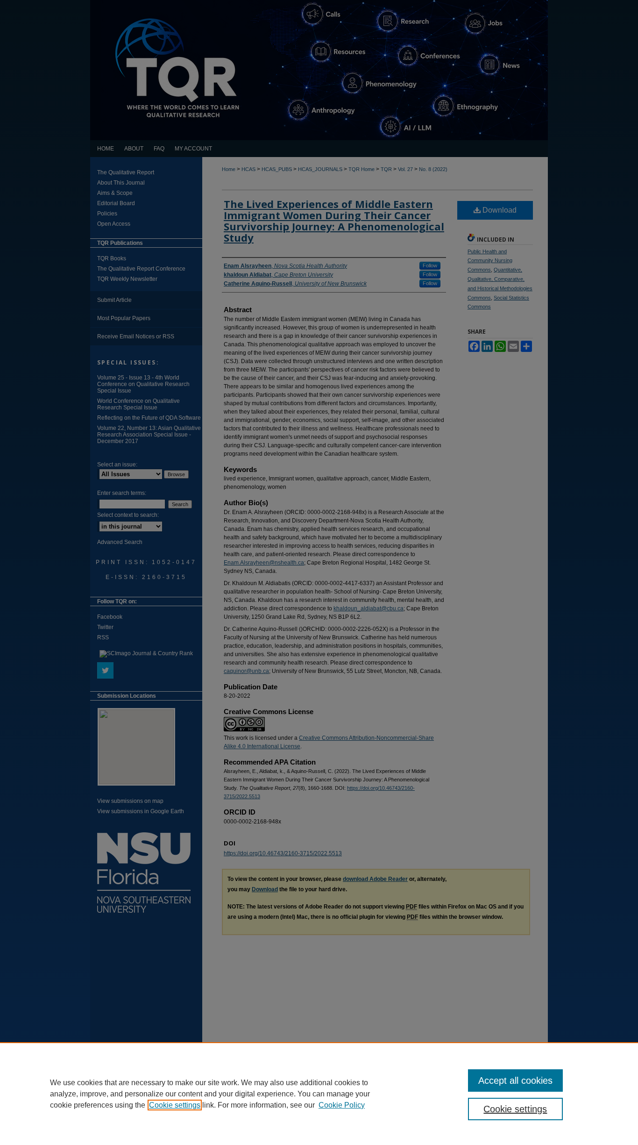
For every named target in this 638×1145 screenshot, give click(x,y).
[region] (319, 1093)
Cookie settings (174, 1105)
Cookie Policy (342, 1105)
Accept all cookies (515, 1080)
